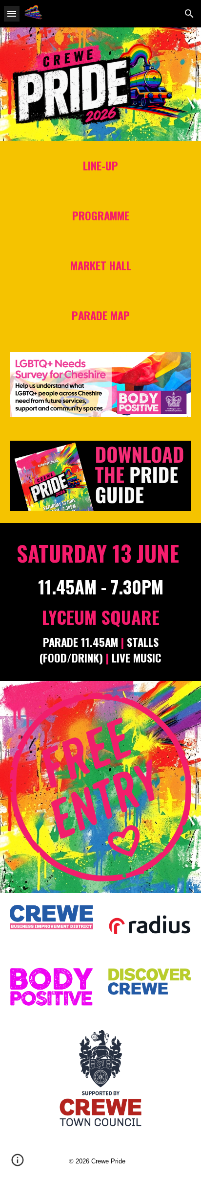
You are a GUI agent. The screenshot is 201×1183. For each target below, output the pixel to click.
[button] (11, 13)
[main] (100, 166)
